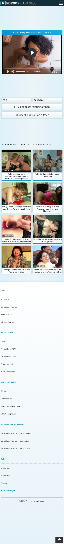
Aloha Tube (6, 475)
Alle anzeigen (9, 371)
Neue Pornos (6, 314)
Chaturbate (6, 468)
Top (59, 541)
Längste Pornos (7, 322)
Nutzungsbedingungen (10, 406)
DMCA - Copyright (8, 413)
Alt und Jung (8, 349)
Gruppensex (8, 356)
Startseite (5, 299)
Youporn (4, 483)
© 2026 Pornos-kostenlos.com (32, 501)
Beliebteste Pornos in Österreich (15, 441)
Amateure (7, 364)
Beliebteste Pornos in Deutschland (15, 433)
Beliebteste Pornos (9, 307)
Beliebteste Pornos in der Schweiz (15, 448)
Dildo (5, 341)
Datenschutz (6, 398)
